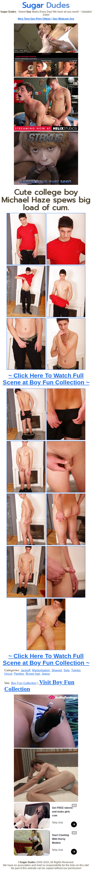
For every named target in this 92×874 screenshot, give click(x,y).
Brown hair (33, 673)
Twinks (75, 670)
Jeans (46, 673)
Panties (19, 673)
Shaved (57, 670)
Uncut (8, 673)
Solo (67, 670)
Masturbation (41, 670)
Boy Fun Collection (24, 683)
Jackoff (25, 670)
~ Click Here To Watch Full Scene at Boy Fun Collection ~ (46, 379)
